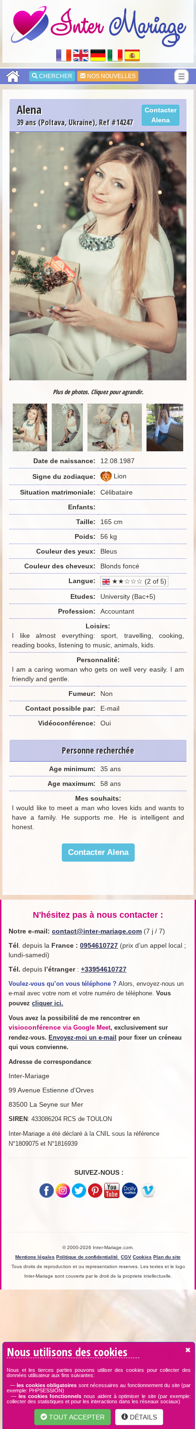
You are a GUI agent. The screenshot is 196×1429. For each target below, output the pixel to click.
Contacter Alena (160, 115)
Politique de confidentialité (87, 1257)
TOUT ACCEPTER (76, 1417)
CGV (126, 1257)
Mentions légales (35, 1257)
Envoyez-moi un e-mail (83, 1037)
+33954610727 (104, 969)
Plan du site (167, 1257)
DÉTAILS (142, 1417)
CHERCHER (55, 76)
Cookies (142, 1257)
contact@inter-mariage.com (97, 931)
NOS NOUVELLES (111, 76)
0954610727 (99, 945)
